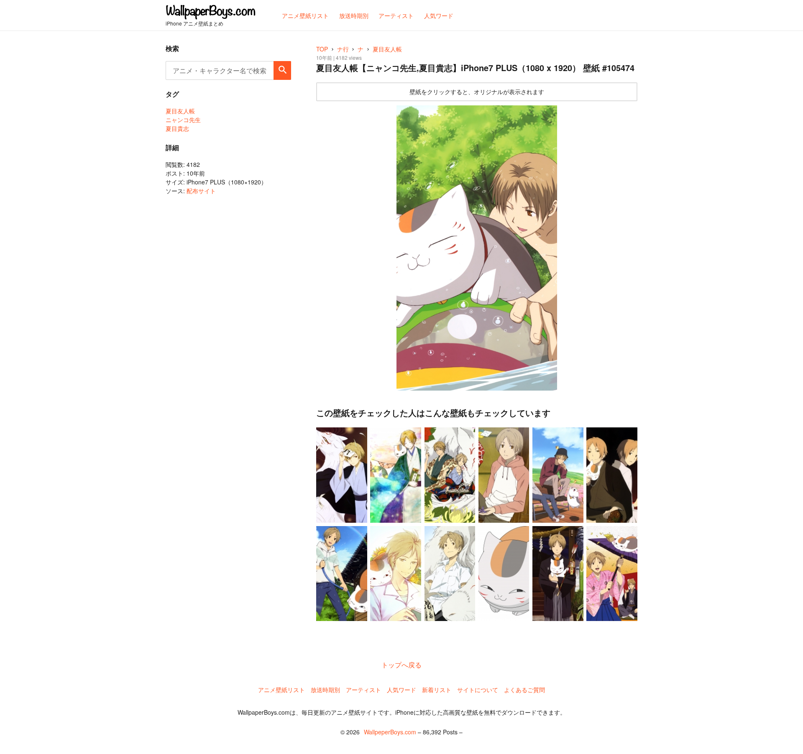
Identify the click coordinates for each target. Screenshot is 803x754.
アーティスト (363, 689)
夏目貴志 (177, 128)
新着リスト (436, 689)
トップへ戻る (401, 665)
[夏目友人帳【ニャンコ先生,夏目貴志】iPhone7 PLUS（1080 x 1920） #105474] (476, 248)
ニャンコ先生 (183, 119)
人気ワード (401, 689)
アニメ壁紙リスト (281, 689)
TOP (322, 49)
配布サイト (201, 191)
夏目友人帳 (180, 111)
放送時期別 (325, 689)
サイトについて (477, 689)
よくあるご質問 (524, 689)
